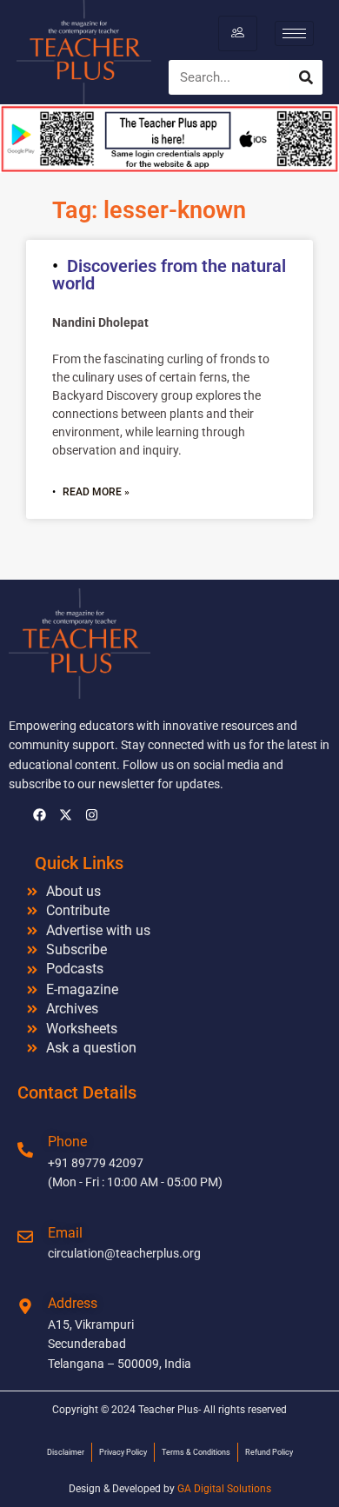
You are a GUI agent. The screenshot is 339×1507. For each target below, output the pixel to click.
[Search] (305, 77)
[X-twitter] (65, 815)
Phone (67, 1141)
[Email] (25, 1237)
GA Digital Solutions (224, 1489)
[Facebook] (39, 815)
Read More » (96, 492)
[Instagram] (91, 815)
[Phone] (25, 1150)
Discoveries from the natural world (169, 275)
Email (65, 1233)
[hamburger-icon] (237, 33)
